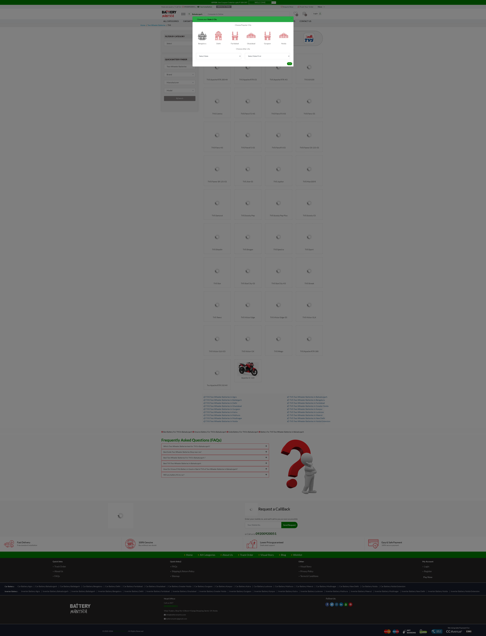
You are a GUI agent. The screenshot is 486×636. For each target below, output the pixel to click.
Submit (243, 73)
